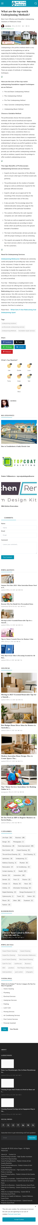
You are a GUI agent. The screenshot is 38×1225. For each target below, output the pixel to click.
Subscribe (32, 1138)
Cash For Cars (6, 964)
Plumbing (7, 993)
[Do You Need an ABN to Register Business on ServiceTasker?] (19, 806)
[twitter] (8, 1125)
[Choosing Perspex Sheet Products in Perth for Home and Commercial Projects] (7, 1083)
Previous (5, 928)
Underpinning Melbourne (10, 259)
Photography (18, 842)
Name (3, 524)
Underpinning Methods (9, 331)
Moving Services (9, 1012)
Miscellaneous (8, 846)
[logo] (19, 3)
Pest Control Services (11, 1019)
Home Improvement (25, 846)
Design (5, 842)
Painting (6, 1004)
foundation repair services (27, 331)
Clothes (5, 888)
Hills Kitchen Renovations (9, 506)
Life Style (6, 838)
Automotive (19, 875)
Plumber (23, 863)
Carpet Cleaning (23, 850)
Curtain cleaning (8, 871)
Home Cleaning (9, 989)
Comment (4, 540)
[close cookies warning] (35, 1206)
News (27, 884)
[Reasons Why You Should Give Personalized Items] (7, 597)
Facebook (28, 900)
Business (19, 838)
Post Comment (7, 557)
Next (33, 928)
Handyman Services (10, 1000)
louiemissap (4, 606)
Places (5, 900)
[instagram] (13, 1125)
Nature (30, 896)
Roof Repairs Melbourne (25, 968)
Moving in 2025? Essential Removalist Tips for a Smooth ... (16, 621)
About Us (4, 1154)
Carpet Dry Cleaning (8, 955)
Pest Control (7, 850)
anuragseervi (4, 792)
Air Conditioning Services (12, 1015)
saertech (3, 590)
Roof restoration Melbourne (26, 955)
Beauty (16, 884)
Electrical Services (9, 996)
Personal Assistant (10, 1023)
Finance (26, 879)
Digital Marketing (9, 892)
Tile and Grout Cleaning (11, 854)
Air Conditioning (23, 867)
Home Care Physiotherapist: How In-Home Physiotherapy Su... (18, 1071)
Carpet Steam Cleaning (9, 951)
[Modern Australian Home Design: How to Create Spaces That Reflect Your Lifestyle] (19, 744)
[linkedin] (23, 1125)
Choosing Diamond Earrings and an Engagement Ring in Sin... (18, 1110)
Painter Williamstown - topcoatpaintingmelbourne (17, 476)
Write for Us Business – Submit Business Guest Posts (17, 1185)
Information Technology (21, 888)
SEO (3, 968)
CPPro (3, 641)
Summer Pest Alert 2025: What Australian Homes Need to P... (19, 586)
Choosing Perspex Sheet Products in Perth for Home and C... (18, 1090)
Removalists (7, 867)
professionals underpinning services (13, 327)
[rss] (33, 1125)
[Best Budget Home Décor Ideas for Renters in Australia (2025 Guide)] (19, 713)
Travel (20, 896)
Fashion (6, 905)
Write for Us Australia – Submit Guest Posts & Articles (18, 1179)
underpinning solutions (9, 323)
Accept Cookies (19, 1219)
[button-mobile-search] (35, 3)
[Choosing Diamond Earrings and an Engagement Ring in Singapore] (7, 1102)
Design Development (27, 892)
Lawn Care (7, 1008)
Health (22, 871)
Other (16, 900)
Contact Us (12, 1154)
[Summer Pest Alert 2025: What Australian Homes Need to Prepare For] (7, 579)
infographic (29, 972)
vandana (13, 401)
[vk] (28, 1125)
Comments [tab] (8, 518)
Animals (5, 884)
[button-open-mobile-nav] (2, 3)
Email (3, 531)
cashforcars (18, 964)
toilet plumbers (7, 972)
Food (16, 879)
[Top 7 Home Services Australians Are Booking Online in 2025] (19, 775)
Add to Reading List (8, 29)
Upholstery (7, 859)
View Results (14, 1029)
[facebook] (3, 1125)
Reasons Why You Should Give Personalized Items (17, 604)
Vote (4, 1029)
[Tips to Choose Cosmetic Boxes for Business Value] (7, 632)
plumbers (11, 968)
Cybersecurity (7, 896)
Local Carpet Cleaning (9, 959)
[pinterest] (18, 1125)
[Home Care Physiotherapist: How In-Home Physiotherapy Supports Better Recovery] (7, 1063)
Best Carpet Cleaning (26, 959)
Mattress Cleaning (9, 863)
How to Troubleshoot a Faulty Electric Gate (15, 446)
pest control (19, 972)
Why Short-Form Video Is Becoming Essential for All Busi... (18, 657)
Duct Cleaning (29, 854)
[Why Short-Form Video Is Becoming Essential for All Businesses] (7, 649)
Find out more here (14, 1214)
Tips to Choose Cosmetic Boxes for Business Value (17, 639)
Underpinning (21, 859)
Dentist (6, 875)
